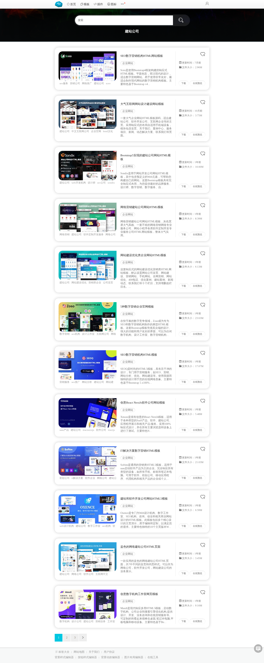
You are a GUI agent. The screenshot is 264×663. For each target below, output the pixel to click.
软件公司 (101, 429)
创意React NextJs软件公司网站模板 (142, 402)
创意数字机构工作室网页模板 (139, 594)
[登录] (207, 4)
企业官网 (96, 131)
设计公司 (77, 621)
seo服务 (64, 83)
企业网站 (127, 63)
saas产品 (64, 429)
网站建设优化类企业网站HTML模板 (143, 255)
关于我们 (94, 651)
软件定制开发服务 (93, 234)
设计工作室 (88, 333)
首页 (73, 4)
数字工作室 (94, 525)
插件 (100, 4)
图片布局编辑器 (133, 657)
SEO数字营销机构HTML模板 (138, 354)
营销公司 (75, 83)
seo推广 (76, 382)
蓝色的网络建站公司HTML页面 (140, 546)
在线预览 (197, 83)
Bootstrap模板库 (59, 4)
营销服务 (65, 382)
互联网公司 (102, 333)
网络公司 (111, 234)
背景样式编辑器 (64, 657)
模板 (86, 4)
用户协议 (109, 651)
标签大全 (64, 651)
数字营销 (65, 333)
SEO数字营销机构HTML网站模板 (141, 55)
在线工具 (152, 657)
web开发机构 (79, 182)
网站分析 (87, 382)
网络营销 (65, 234)
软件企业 (90, 478)
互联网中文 (101, 574)
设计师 (91, 182)
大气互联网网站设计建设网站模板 (142, 103)
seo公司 (101, 182)
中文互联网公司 (80, 131)
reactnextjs (88, 429)
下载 (183, 83)
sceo (108, 83)
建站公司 (99, 83)
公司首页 (108, 282)
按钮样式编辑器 (87, 657)
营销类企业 (95, 282)
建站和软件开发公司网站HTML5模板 (144, 498)
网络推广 (87, 83)
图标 (114, 4)
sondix (111, 182)
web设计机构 (67, 525)
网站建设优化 (79, 282)
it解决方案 (77, 478)
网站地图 (79, 651)
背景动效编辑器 (110, 657)
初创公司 (65, 478)
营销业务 (100, 621)
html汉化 (108, 131)
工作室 (111, 621)
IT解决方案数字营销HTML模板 (140, 450)
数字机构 (65, 621)
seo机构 (76, 333)
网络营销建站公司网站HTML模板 (141, 207)
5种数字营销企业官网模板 (137, 306)
